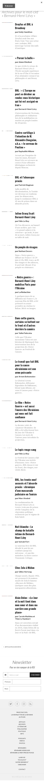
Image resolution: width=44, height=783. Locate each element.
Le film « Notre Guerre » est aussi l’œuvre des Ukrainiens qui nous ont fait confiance (27, 410)
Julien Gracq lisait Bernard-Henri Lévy (25, 215)
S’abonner (22, 764)
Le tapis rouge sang (25, 449)
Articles (22, 722)
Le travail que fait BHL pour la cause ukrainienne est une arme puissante (27, 367)
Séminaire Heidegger (22, 750)
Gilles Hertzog (25, 572)
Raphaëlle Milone (26, 151)
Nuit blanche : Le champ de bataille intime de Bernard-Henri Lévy (25, 532)
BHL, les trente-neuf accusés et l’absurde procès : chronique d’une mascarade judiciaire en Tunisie (26, 487)
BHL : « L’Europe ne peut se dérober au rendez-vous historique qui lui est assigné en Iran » (27, 98)
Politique (22, 731)
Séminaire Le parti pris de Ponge (22, 753)
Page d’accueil (22, 712)
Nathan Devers (25, 251)
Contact (22, 769)
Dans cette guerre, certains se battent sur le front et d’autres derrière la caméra (27, 323)
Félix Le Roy (24, 221)
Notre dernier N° (22, 762)
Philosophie (22, 729)
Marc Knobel (24, 498)
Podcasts (22, 738)
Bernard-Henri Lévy (28, 109)
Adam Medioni (25, 62)
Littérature (22, 726)
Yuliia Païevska (25, 333)
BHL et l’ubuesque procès (24, 179)
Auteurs (22, 717)
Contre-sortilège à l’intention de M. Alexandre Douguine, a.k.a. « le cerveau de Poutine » (26, 140)
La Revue (22, 757)
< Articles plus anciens (12, 647)
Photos (22, 743)
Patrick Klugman (26, 185)
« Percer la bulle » (25, 58)
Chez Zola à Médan (24, 568)
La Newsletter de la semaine (22, 715)
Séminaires (22, 748)
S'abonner (35, 675)
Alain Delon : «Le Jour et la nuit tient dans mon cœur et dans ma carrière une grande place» (26, 605)
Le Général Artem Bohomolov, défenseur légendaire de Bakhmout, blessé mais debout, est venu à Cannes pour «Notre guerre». (27, 386)
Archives (22, 724)
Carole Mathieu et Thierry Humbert (25, 617)
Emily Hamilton (25, 32)
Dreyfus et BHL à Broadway (24, 26)
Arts (22, 734)
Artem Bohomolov (27, 376)
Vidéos (22, 741)
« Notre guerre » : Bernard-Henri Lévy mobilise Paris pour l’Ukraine (25, 282)
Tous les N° (22, 760)
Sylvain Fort (24, 541)
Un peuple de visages (26, 247)
